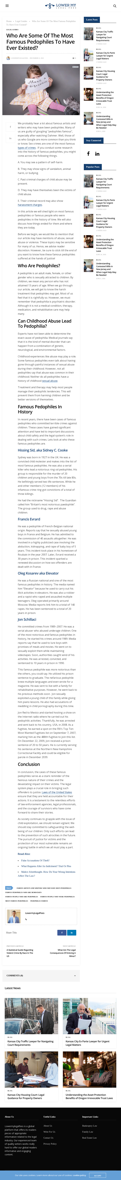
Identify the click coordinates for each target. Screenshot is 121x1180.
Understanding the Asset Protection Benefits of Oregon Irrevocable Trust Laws (105, 98)
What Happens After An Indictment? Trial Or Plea (46, 866)
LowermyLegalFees (19, 58)
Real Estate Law (89, 1138)
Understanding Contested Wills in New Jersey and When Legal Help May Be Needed (106, 122)
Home (9, 21)
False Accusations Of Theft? (35, 860)
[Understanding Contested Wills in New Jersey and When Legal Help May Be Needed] (88, 118)
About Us (47, 1126)
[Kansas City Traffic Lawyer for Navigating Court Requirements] (88, 33)
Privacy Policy (50, 1144)
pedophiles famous (39, 901)
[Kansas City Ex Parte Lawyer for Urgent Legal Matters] (88, 55)
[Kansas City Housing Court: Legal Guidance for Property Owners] (88, 73)
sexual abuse (50, 381)
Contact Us (48, 1138)
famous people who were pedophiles (57, 897)
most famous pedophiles (16, 901)
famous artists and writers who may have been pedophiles (44, 888)
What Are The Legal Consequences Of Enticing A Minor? (63, 953)
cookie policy (79, 1175)
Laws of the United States (57, 792)
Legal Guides (21, 21)
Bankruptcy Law (89, 1126)
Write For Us (49, 1132)
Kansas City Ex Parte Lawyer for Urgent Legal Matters (105, 55)
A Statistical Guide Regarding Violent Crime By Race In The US (20, 953)
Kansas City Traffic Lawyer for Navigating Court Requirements (104, 36)
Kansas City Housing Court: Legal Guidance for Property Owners (105, 75)
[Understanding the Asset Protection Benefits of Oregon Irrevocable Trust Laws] (88, 94)
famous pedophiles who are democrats (23, 892)
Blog (98, 28)
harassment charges (30, 205)
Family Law (87, 1132)
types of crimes (27, 147)
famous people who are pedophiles (21, 897)
